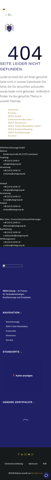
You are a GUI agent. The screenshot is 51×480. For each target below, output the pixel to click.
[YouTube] (29, 454)
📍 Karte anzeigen (22, 375)
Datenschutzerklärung (14, 464)
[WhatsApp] (32, 454)
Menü (4, 3)
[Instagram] (25, 454)
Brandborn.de (37, 473)
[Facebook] (19, 454)
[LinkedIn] (22, 454)
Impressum (33, 464)
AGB (45, 464)
